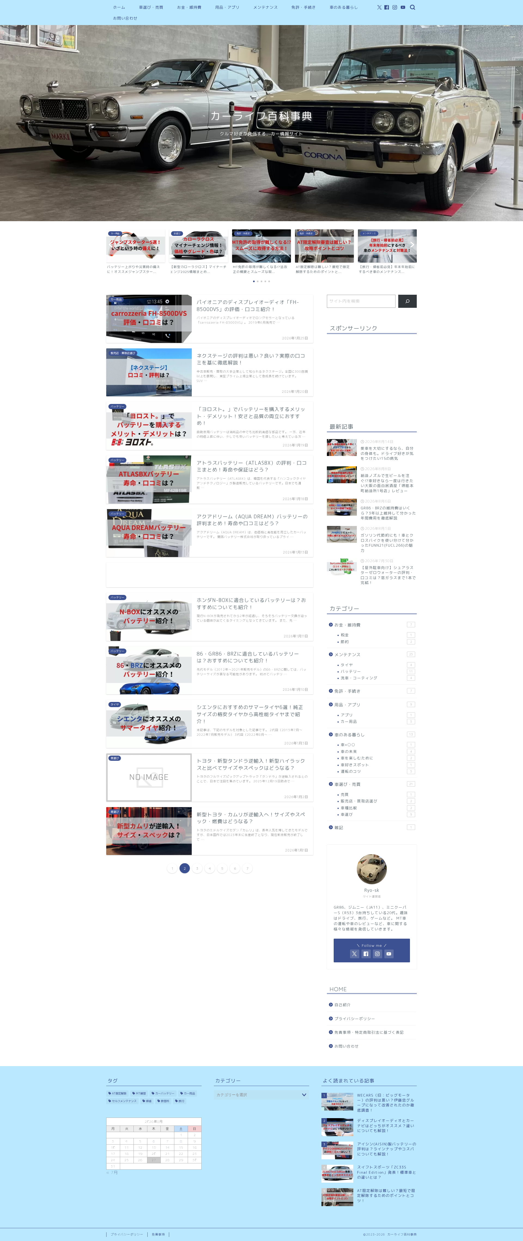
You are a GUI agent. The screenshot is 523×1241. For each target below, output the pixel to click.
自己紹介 (343, 1004)
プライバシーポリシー (355, 1018)
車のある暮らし (344, 7)
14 (167, 1147)
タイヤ (376, 664)
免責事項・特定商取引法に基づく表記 (369, 1032)
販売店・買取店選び (376, 801)
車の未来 (376, 751)
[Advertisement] (209, 574)
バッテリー (377, 671)
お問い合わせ (125, 18)
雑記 (373, 828)
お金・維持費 (189, 7)
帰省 (148, 1101)
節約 (376, 641)
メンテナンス (265, 7)
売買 (376, 794)
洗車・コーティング (376, 677)
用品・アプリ (227, 7)
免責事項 (158, 1234)
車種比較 (376, 807)
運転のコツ (376, 771)
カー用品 (376, 721)
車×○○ (376, 744)
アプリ (376, 714)
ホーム (119, 7)
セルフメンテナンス (124, 1101)
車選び (376, 814)
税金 (376, 634)
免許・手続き (303, 7)
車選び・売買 (151, 7)
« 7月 (112, 1172)
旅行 (181, 1101)
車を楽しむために (376, 758)
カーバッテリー (164, 1093)
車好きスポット (376, 764)
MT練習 (141, 1093)
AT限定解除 (119, 1093)
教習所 (165, 1101)
